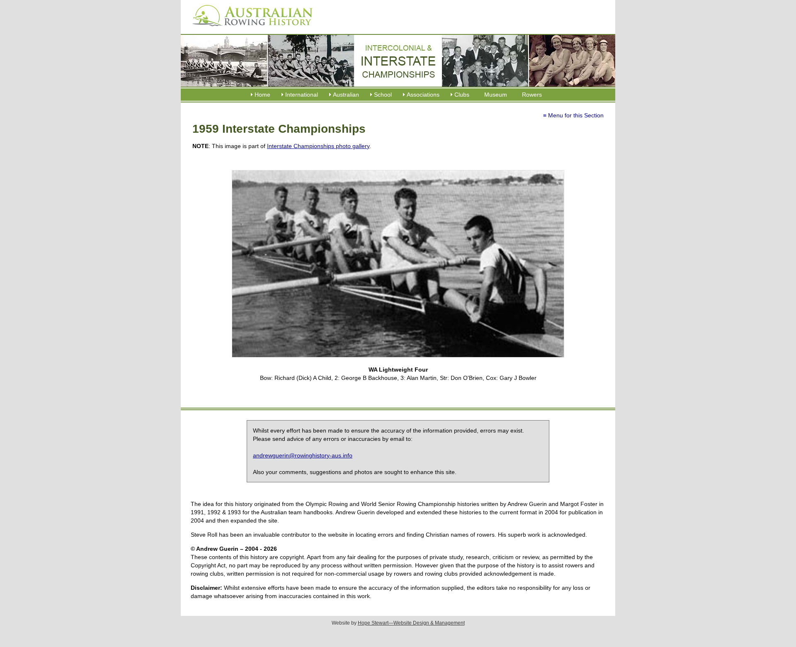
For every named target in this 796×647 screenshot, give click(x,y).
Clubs (461, 94)
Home (262, 94)
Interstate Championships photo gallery (318, 146)
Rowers (532, 94)
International (301, 94)
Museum (495, 94)
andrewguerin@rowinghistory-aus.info (302, 455)
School (383, 94)
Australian (346, 94)
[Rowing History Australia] (249, 29)
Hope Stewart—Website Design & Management (411, 623)
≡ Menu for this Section (573, 115)
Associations (423, 94)
